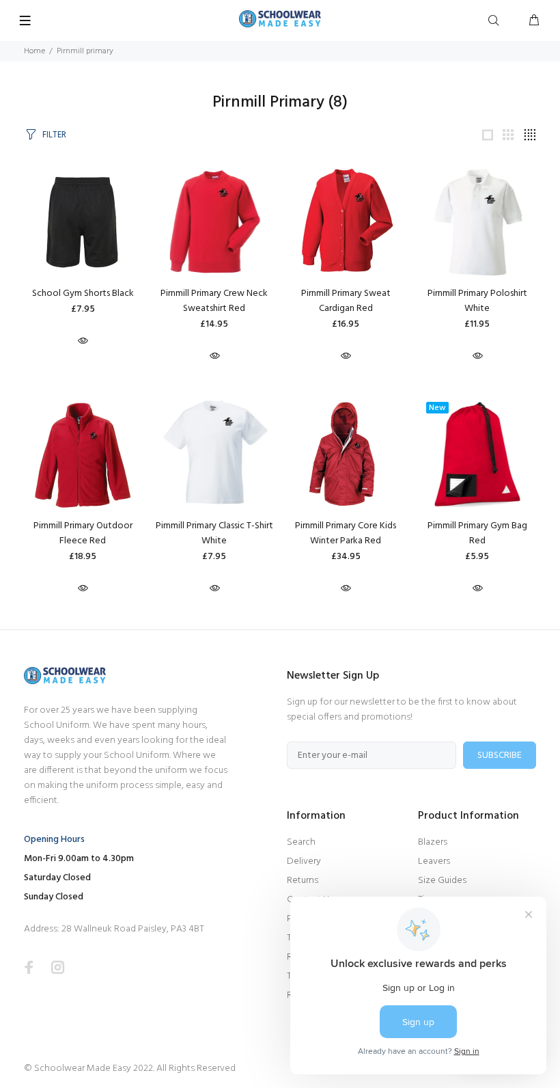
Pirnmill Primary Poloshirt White (477, 301)
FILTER (54, 135)
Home (34, 51)
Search (301, 842)
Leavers (434, 861)
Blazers (432, 842)
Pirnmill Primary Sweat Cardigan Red (346, 301)
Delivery (304, 861)
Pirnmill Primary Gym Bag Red (477, 533)
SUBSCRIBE (499, 755)
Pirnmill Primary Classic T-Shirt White (214, 533)
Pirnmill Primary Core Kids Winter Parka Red (345, 533)
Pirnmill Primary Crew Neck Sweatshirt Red (214, 301)
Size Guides (442, 880)
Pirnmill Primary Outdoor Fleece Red (82, 533)
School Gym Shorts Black (83, 293)
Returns (302, 880)
